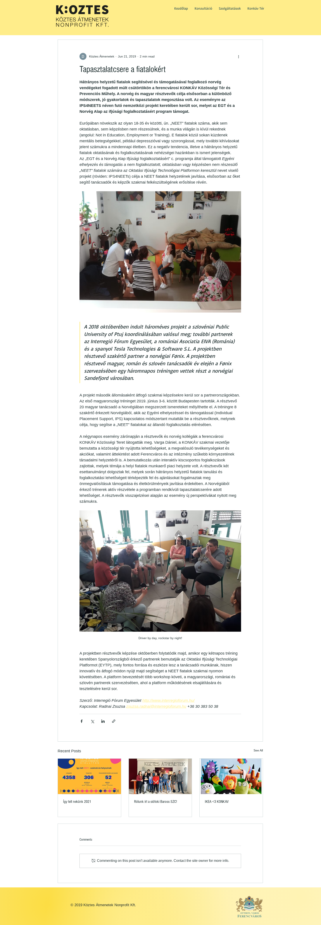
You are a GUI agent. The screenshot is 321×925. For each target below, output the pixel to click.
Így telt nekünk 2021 (77, 801)
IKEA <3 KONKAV (217, 801)
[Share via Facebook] (81, 721)
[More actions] (238, 56)
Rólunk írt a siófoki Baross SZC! (155, 801)
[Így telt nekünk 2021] (89, 776)
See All (258, 750)
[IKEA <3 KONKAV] (231, 776)
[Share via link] (114, 721)
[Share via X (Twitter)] (92, 721)
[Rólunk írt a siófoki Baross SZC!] (160, 776)
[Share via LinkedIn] (103, 721)
